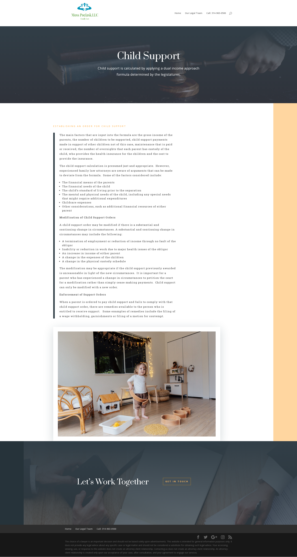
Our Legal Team (193, 13)
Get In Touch (176, 481)
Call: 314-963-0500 (216, 13)
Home (178, 13)
